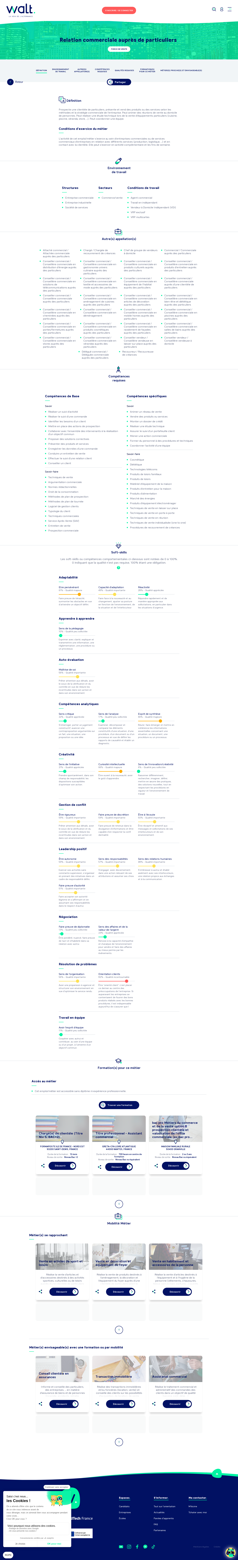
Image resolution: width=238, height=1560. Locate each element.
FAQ (156, 1524)
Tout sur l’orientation (164, 1506)
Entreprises (125, 1512)
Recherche (194, 1518)
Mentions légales (201, 1547)
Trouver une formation (120, 1105)
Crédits (217, 1547)
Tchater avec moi (198, 1512)
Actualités (159, 1512)
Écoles (122, 1518)
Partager (120, 82)
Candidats (124, 1506)
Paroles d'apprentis (164, 1518)
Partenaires (160, 1530)
